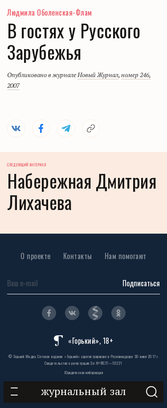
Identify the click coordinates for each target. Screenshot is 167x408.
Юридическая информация (83, 372)
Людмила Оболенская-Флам (49, 12)
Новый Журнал (97, 74)
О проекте (35, 256)
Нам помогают (126, 256)
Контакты (77, 256)
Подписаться (141, 283)
